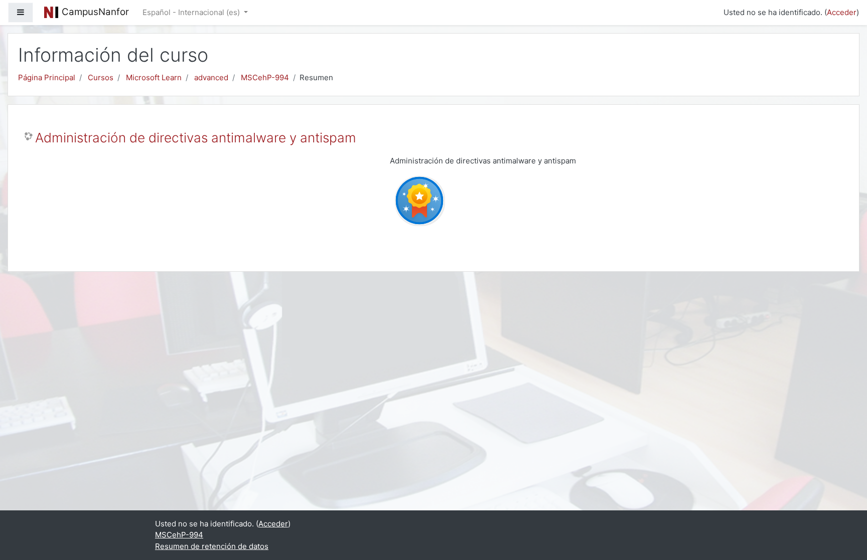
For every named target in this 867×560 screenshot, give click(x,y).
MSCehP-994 (265, 77)
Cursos (100, 77)
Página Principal (46, 77)
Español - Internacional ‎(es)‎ (192, 12)
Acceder (841, 12)
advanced (211, 77)
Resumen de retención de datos (211, 546)
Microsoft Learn (154, 77)
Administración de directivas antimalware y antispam (195, 137)
